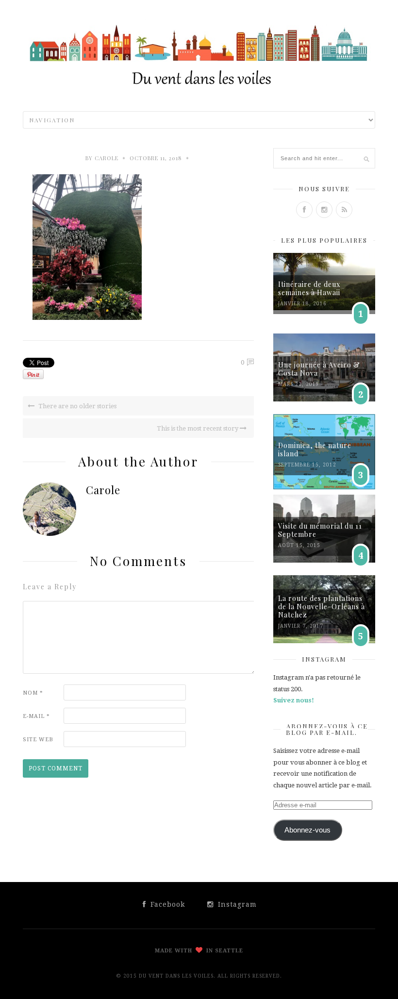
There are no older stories (76, 406)
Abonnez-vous (307, 830)
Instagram (236, 904)
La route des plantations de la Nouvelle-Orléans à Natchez (321, 606)
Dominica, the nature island (314, 449)
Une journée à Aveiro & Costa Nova (319, 369)
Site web (38, 739)
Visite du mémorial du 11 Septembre (320, 530)
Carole (106, 158)
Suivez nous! (293, 700)
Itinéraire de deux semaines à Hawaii (309, 288)
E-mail (36, 716)
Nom (33, 693)
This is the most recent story (198, 428)
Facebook (166, 904)
